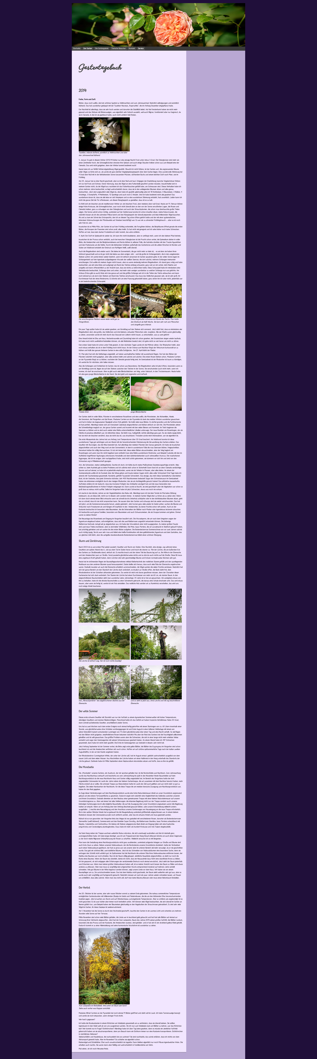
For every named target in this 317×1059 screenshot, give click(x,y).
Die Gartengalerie (101, 49)
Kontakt (132, 49)
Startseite (76, 49)
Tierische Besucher (118, 49)
